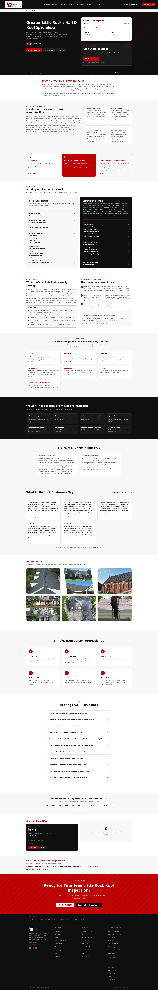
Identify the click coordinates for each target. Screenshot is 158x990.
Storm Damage (49, 50)
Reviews (57, 947)
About (89, 4)
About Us (57, 931)
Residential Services (34, 174)
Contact (97, 4)
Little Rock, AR (42, 919)
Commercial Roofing (66, 4)
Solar (83, 953)
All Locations (111, 979)
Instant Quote (135, 4)
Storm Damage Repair (114, 950)
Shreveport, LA (64, 919)
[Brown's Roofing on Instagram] (33, 948)
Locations (80, 4)
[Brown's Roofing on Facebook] (30, 948)
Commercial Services (70, 174)
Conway (60, 866)
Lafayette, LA (74, 919)
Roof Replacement (87, 937)
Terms (127, 987)
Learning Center (112, 953)
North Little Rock (40, 866)
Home (28, 10)
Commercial (61, 50)
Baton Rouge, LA (52, 919)
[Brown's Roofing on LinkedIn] (36, 948)
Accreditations (59, 943)
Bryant (48, 866)
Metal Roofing (85, 943)
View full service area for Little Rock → (37, 869)
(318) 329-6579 (33, 944)
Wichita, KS (83, 919)
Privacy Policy (121, 987)
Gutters (84, 950)
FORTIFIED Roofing (87, 940)
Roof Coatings (112, 947)
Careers (57, 937)
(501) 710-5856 (35, 44)
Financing (58, 950)
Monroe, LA (32, 919)
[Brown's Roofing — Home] (13, 4)
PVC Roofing (111, 940)
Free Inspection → (34, 50)
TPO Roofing (111, 937)
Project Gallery (86, 956)
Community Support (60, 940)
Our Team (58, 934)
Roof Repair (85, 934)
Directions (42, 847)
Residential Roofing (50, 4)
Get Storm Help (104, 174)
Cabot (82, 866)
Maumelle (68, 866)
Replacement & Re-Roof (114, 934)
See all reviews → (97, 547)
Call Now (125, 4)
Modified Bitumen (113, 943)
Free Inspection (149, 4)
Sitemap (57, 956)
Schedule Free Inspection (87, 905)
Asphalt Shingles (86, 947)
